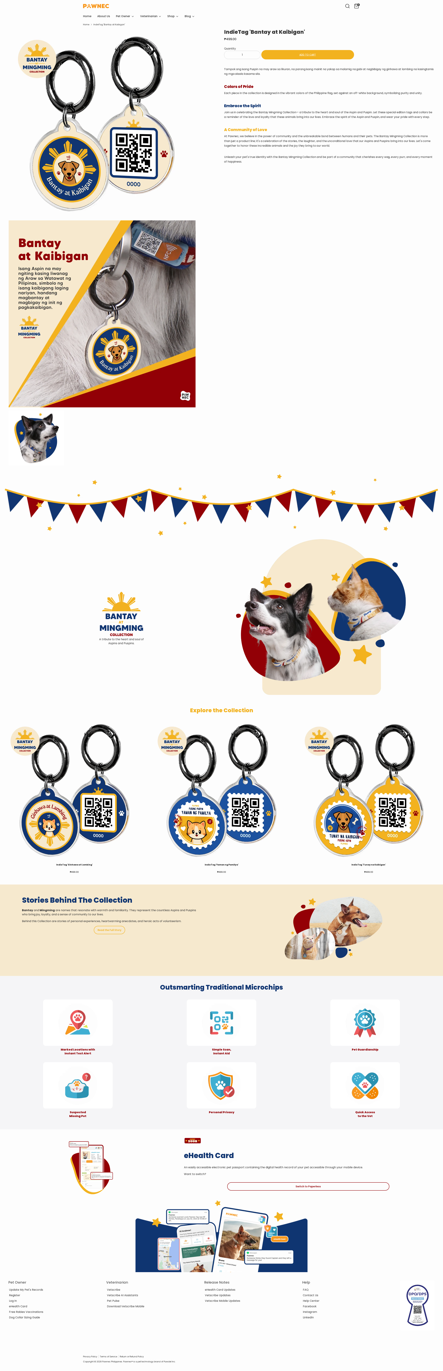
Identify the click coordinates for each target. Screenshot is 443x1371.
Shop (171, 16)
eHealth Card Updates (220, 1290)
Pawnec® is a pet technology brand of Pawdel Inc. (149, 1361)
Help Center (311, 1301)
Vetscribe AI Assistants (122, 1295)
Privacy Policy (90, 1356)
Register (14, 1295)
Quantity (230, 49)
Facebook (310, 1306)
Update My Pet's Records (26, 1290)
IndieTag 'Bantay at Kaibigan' (109, 24)
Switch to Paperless (308, 1186)
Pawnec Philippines (112, 1361)
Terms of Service (108, 1356)
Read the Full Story (109, 930)
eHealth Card (18, 1306)
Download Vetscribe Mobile (125, 1306)
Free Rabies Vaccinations (26, 1312)
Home (87, 16)
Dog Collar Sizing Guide (24, 1317)
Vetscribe (113, 1290)
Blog (188, 16)
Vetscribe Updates (217, 1295)
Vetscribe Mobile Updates (222, 1301)
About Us (103, 16)
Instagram (310, 1312)
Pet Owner (123, 16)
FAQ (306, 1290)
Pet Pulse (113, 1301)
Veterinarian (149, 16)
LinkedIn (308, 1317)
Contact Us (310, 1295)
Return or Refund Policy (132, 1356)
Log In (13, 1301)
